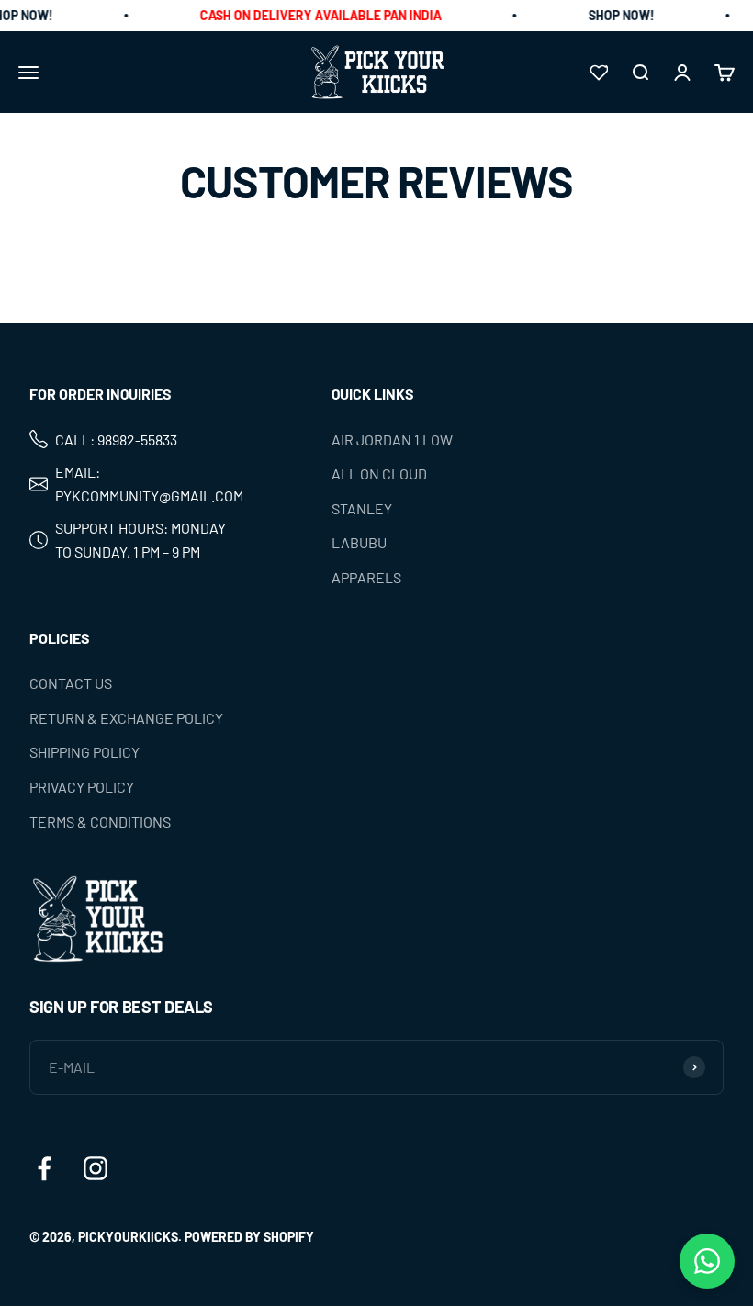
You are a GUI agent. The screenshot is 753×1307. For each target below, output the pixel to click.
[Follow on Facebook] (44, 1168)
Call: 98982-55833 (116, 439)
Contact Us (70, 683)
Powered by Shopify (249, 1237)
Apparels (366, 577)
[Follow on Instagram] (95, 1168)
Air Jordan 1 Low (392, 439)
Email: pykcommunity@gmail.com (149, 483)
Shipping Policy (84, 752)
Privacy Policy (81, 786)
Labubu (359, 543)
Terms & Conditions (100, 821)
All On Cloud (379, 473)
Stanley (362, 508)
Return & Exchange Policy (126, 718)
